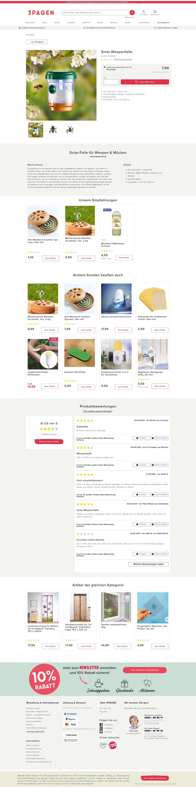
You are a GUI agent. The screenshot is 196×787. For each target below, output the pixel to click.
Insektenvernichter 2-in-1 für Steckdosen (114, 373)
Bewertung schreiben (49, 441)
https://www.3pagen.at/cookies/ (56, 783)
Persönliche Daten (34, 718)
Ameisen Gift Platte (74, 372)
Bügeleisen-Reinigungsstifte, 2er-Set (150, 373)
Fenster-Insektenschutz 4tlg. (113, 626)
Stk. (105, 78)
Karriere (103, 711)
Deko (44, 22)
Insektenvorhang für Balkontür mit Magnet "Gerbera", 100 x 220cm (43, 629)
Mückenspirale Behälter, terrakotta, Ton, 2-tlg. (78, 239)
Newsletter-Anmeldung (36, 728)
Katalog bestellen (34, 721)
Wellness (86, 22)
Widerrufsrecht (32, 745)
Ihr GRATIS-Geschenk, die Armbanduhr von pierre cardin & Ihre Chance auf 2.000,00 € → (98, 2)
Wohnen (113, 22)
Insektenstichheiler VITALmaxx (38, 373)
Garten (128, 22)
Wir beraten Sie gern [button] (136, 703)
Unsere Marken (33, 755)
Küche (57, 22)
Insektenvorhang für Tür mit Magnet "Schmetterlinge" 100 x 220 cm (78, 627)
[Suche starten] (132, 12)
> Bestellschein (129, 17)
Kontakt (29, 724)
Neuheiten (30, 22)
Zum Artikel (50, 258)
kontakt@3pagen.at (149, 708)
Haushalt (71, 22)
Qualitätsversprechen (35, 758)
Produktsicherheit (34, 749)
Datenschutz (172, 784)
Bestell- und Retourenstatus (38, 715)
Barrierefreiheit (33, 752)
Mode (100, 22)
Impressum (138, 784)
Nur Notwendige (149, 784)
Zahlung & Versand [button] (74, 703)
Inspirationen (144, 22)
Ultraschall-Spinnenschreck (116, 316)
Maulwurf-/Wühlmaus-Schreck (113, 245)
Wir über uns (105, 708)
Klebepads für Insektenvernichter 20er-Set (152, 318)
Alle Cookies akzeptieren (155, 778)
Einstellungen (161, 784)
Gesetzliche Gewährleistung (38, 762)
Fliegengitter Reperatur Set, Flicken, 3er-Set (152, 627)
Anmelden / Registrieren (37, 711)
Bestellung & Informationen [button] (42, 703)
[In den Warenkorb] (145, 78)
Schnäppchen (163, 22)
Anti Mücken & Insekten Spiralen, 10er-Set (43, 241)
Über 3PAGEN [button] (108, 703)
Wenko (104, 240)
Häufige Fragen (33, 708)
